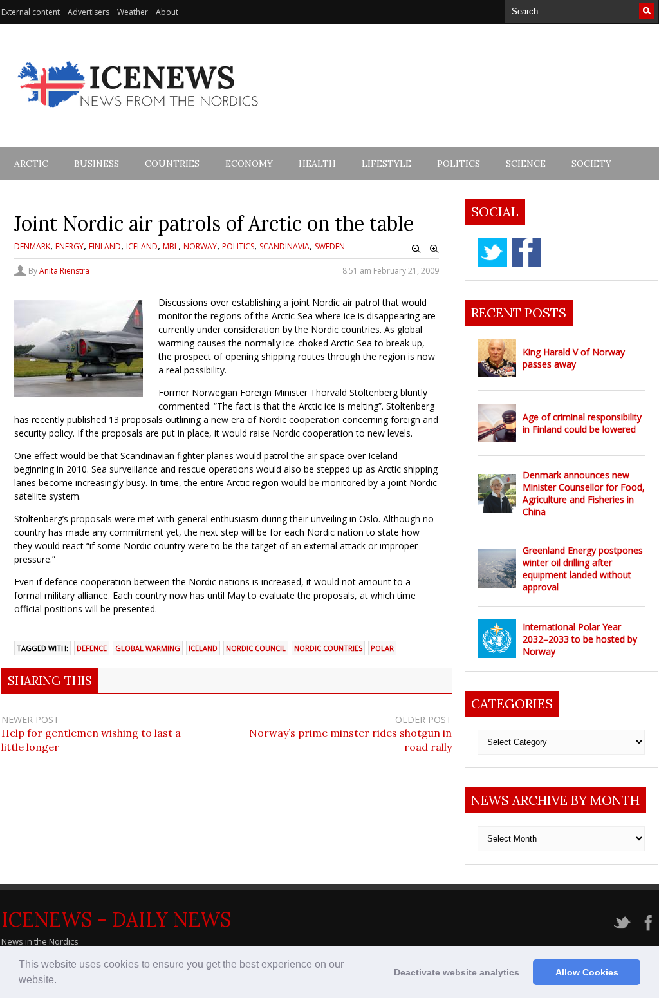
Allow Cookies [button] (586, 972)
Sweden (330, 246)
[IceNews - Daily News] (138, 114)
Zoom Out (416, 249)
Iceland (142, 246)
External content (30, 11)
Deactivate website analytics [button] (456, 972)
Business (96, 163)
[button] (61, 981)
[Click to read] (497, 358)
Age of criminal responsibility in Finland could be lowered (582, 423)
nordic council (256, 648)
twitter (492, 252)
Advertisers (88, 11)
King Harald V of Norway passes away (574, 358)
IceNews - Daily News (116, 919)
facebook (526, 252)
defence (92, 648)
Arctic (31, 163)
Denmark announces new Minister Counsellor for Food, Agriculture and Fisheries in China (584, 493)
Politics (458, 163)
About (167, 11)
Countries (172, 163)
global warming (147, 648)
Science (526, 163)
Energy (69, 246)
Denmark (32, 246)
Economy (249, 163)
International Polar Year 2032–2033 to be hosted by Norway (580, 639)
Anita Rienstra (64, 270)
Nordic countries (328, 648)
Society (591, 163)
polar (382, 648)
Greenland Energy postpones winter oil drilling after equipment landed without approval (583, 568)
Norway (200, 246)
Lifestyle (386, 163)
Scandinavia (284, 246)
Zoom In (434, 249)
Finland (105, 246)
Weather (132, 11)
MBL (170, 246)
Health (317, 163)
